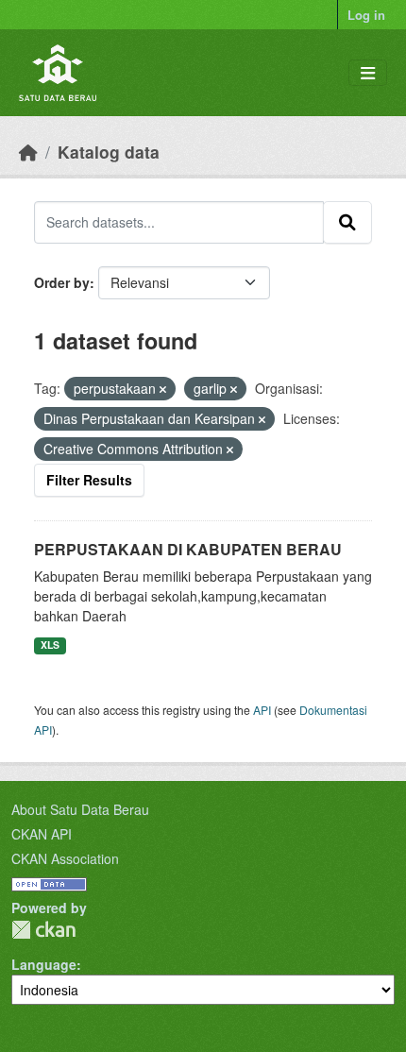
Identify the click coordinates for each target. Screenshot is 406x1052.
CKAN (43, 930)
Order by (62, 282)
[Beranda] (28, 151)
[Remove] (163, 389)
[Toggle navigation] (367, 73)
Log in (366, 15)
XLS (50, 644)
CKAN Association (65, 858)
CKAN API (41, 833)
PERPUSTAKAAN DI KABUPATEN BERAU (188, 549)
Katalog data (109, 151)
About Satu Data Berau (80, 809)
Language (43, 964)
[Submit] (347, 222)
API (262, 710)
